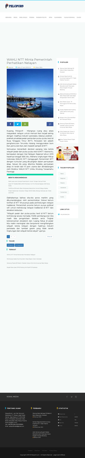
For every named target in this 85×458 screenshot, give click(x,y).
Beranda (8, 17)
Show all (49, 236)
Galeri (79, 17)
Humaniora (58, 17)
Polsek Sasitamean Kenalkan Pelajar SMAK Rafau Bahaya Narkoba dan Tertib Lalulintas (29, 191)
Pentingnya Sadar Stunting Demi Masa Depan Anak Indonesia (24, 259)
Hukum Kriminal (69, 17)
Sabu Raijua (23, 17)
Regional (10, 67)
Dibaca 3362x (38, 67)
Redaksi (30, 450)
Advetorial (63, 187)
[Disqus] (30, 301)
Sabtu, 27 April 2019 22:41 (24, 67)
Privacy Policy (53, 450)
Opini (50, 17)
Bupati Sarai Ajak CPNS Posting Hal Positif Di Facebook (22, 267)
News (15, 17)
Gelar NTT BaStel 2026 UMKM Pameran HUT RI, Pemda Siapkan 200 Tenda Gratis (29, 184)
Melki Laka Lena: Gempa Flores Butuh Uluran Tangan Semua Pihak (27, 181)
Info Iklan (44, 450)
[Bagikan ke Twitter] (17, 124)
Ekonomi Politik (41, 17)
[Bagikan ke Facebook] (10, 124)
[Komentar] (50, 124)
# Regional (19, 245)
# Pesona (10, 245)
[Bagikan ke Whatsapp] (25, 124)
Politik (62, 197)
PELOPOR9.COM (65, 214)
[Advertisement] (42, 38)
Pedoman (37, 450)
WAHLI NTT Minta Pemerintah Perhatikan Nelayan (29, 61)
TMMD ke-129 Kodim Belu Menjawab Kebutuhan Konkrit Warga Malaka (28, 188)
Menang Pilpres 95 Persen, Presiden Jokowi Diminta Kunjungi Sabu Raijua (27, 263)
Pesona (31, 17)
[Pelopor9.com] (14, 6)
